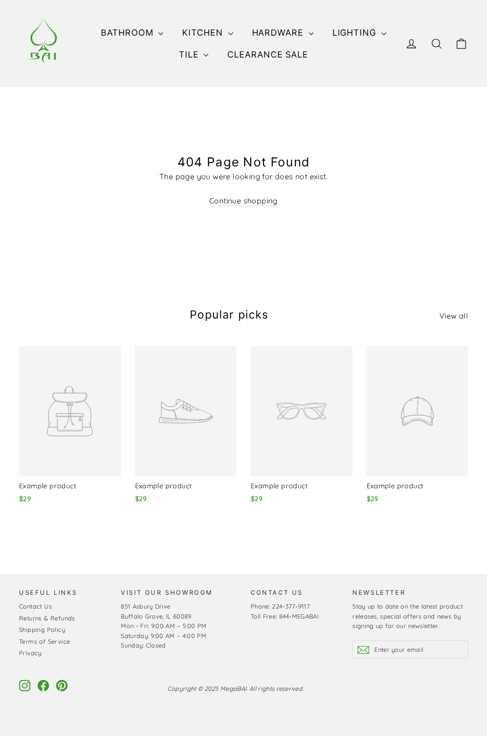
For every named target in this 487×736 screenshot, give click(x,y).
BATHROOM (128, 33)
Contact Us (35, 606)
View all (453, 315)
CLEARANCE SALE (267, 54)
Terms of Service (44, 641)
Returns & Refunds (47, 618)
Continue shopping (243, 200)
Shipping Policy (42, 629)
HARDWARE (279, 33)
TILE (190, 54)
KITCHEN (203, 33)
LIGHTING (355, 33)
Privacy (30, 653)
